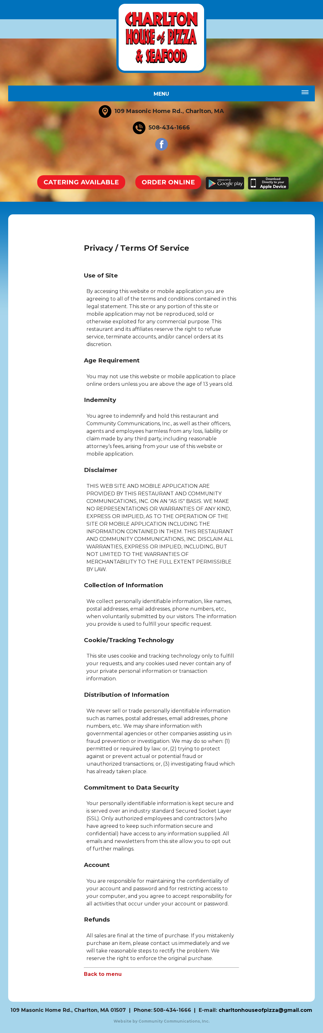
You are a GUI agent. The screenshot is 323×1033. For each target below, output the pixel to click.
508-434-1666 (172, 1010)
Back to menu (103, 974)
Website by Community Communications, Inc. (161, 1021)
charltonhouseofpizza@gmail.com (265, 1010)
